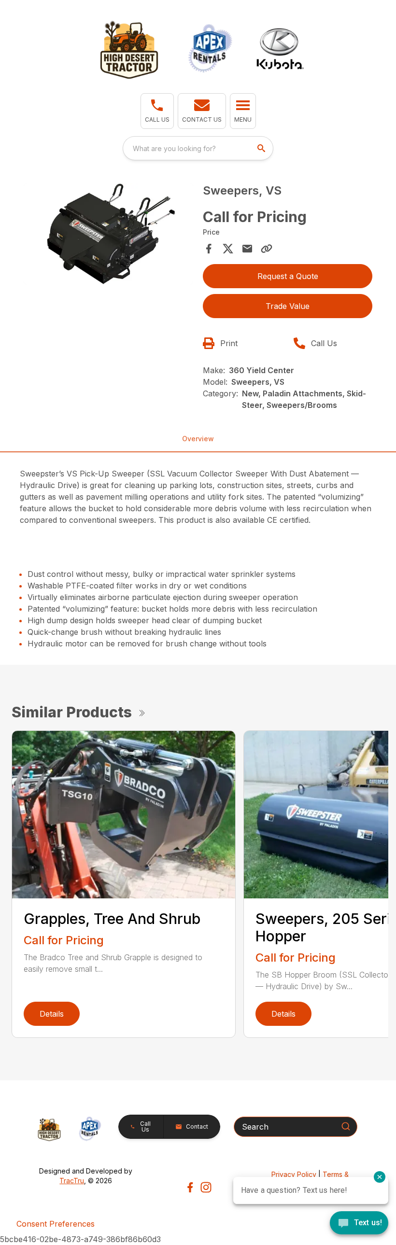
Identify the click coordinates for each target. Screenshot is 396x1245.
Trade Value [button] (288, 306)
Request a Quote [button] (287, 276)
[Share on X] (228, 248)
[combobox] (198, 148)
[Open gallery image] (108, 234)
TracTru (71, 1180)
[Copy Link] (266, 248)
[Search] (345, 1126)
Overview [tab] (198, 438)
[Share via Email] (247, 248)
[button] (157, 111)
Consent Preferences (55, 1224)
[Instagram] (206, 1187)
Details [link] (52, 1014)
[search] (262, 148)
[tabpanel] (108, 235)
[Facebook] (190, 1187)
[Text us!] (359, 1223)
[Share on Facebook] (208, 248)
